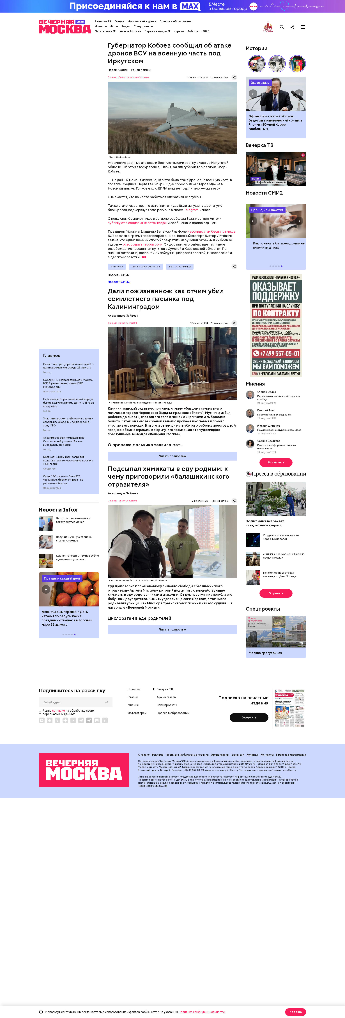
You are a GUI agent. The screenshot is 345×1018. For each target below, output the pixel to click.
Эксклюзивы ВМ (105, 31)
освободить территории (142, 244)
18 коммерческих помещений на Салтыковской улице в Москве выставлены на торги (63, 441)
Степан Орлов (266, 392)
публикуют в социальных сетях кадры (137, 223)
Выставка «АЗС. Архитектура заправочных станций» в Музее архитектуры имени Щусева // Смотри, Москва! (297, 64)
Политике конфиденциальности (202, 1012)
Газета (119, 21)
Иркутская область (146, 266)
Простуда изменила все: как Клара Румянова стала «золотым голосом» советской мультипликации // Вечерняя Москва (257, 64)
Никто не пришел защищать (274, 414)
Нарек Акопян (118, 70)
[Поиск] (282, 27)
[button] (46, 589)
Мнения (255, 383)
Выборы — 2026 (198, 31)
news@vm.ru (289, 770)
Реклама (157, 754)
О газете (144, 754)
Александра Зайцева (123, 315)
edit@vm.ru (231, 770)
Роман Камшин (141, 70)
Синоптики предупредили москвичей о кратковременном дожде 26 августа (68, 366)
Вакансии (238, 754)
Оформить (249, 717)
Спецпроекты (143, 26)
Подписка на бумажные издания (187, 754)
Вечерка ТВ (103, 21)
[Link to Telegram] (81, 720)
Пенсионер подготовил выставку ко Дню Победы (279, 574)
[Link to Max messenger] (42, 720)
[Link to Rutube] (97, 720)
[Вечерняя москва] (84, 770)
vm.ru (208, 767)
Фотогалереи (137, 713)
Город (46, 372)
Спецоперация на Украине (133, 77)
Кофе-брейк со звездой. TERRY (276, 169)
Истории (256, 48)
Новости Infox (58, 509)
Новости (101, 26)
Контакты (267, 754)
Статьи (133, 697)
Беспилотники (180, 266)
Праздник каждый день (62, 578)
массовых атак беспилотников (211, 231)
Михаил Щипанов (268, 425)
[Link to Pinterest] (105, 720)
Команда (252, 754)
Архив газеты (166, 697)
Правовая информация (291, 754)
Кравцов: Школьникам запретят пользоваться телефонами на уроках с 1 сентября (68, 460)
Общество (49, 468)
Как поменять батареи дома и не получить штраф (276, 221)
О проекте (276, 593)
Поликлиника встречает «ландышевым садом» (265, 523)
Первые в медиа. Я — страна (164, 31)
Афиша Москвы (130, 31)
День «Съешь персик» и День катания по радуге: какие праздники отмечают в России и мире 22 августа (67, 618)
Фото (114, 26)
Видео (125, 26)
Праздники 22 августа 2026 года (69, 589)
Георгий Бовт (265, 410)
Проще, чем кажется (267, 210)
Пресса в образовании (175, 21)
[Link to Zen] (65, 720)
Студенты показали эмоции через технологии (281, 537)
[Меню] (302, 27)
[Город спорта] (268, 27)
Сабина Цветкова (268, 441)
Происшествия (52, 391)
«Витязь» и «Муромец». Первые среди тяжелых (283, 555)
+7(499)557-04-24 (193, 770)
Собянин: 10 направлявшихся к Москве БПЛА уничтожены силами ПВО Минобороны (68, 383)
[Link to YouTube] (73, 720)
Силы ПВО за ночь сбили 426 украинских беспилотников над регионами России (63, 480)
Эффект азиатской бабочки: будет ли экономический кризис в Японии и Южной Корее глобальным (276, 94)
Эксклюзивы (260, 83)
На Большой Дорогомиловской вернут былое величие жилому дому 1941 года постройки (68, 402)
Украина (117, 266)
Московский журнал (142, 21)
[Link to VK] (49, 720)
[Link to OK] (57, 720)
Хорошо (295, 1012)
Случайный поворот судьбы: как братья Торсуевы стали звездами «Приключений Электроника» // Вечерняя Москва (277, 64)
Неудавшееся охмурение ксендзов (279, 429)
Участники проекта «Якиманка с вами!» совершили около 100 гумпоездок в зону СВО (68, 422)
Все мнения (276, 462)
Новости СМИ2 (119, 282)
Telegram (191, 210)
